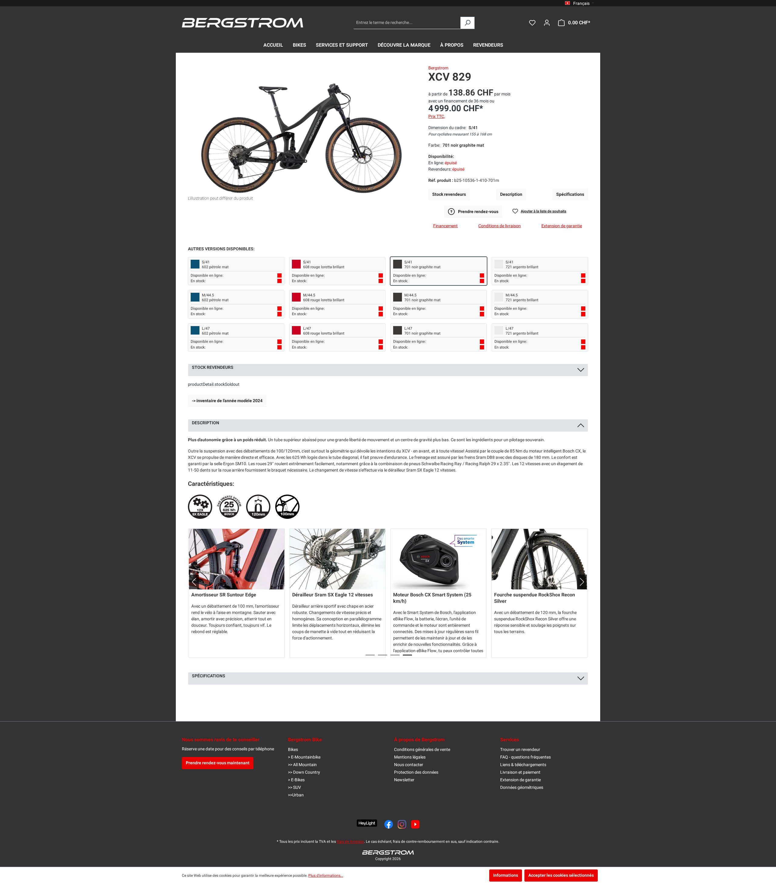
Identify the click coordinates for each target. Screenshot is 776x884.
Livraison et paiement (520, 772)
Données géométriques (521, 787)
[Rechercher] (467, 23)
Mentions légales (410, 757)
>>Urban (296, 795)
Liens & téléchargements (523, 765)
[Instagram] (402, 824)
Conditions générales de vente (422, 749)
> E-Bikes (296, 780)
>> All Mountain (302, 765)
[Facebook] (388, 824)
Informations (505, 875)
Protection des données (416, 772)
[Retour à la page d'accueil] (242, 23)
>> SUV (294, 787)
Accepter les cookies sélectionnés (561, 875)
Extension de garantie (520, 780)
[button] (191, 582)
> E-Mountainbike (304, 757)
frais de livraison (350, 841)
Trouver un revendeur (520, 749)
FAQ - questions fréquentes (525, 757)
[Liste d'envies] (532, 23)
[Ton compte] (547, 23)
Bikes (293, 749)
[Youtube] (415, 824)
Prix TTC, (436, 116)
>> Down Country (304, 772)
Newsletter (404, 780)
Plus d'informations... (325, 875)
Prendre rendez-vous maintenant (217, 763)
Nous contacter (408, 765)
